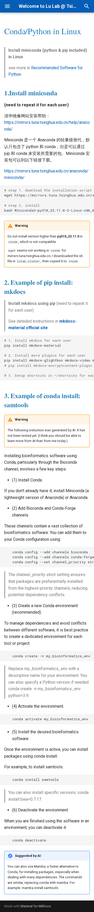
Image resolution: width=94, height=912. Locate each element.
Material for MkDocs (36, 906)
